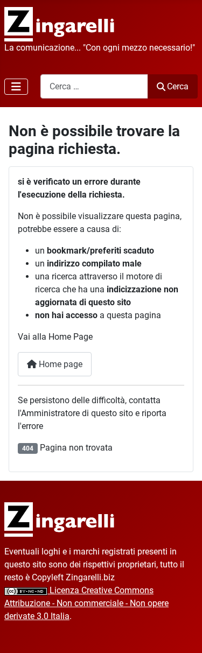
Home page (59, 364)
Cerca (178, 86)
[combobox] (94, 86)
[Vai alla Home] (59, 519)
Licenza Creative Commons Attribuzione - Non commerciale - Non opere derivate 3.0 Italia (86, 603)
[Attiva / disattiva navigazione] (16, 87)
